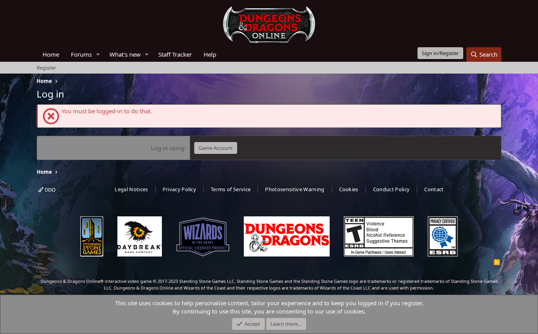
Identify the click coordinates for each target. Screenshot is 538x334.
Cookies (348, 189)
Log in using (167, 148)
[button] (98, 54)
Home (51, 54)
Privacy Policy (180, 189)
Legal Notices (131, 189)
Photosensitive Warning (294, 189)
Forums (81, 54)
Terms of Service (230, 189)
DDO (49, 189)
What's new (125, 54)
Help (210, 54)
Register (46, 67)
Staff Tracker (175, 54)
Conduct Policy (391, 189)
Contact (433, 189)
